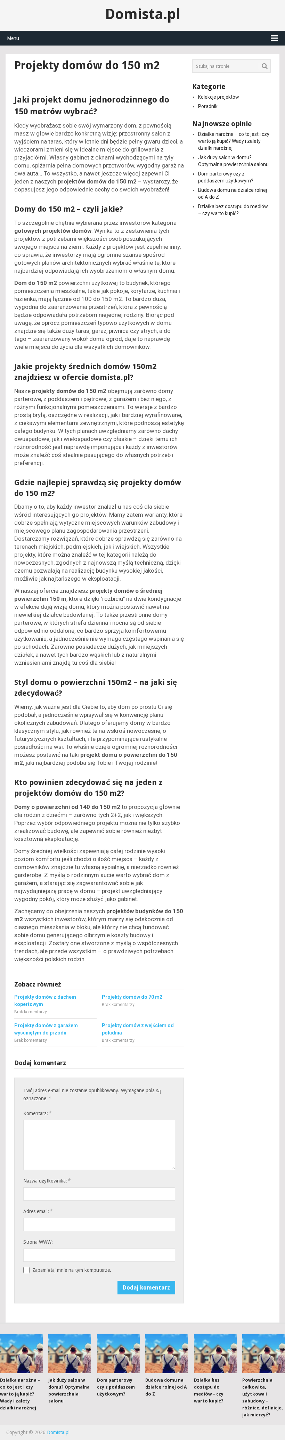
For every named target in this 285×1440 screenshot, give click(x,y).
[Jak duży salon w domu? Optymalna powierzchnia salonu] (69, 1353)
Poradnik (208, 106)
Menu (13, 38)
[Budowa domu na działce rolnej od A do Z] (166, 1353)
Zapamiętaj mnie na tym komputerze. (71, 1270)
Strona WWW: (38, 1242)
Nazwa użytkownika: (46, 1180)
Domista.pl (142, 14)
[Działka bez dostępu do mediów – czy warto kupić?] (215, 1353)
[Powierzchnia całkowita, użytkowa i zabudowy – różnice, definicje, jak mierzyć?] (263, 1353)
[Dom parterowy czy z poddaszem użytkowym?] (118, 1353)
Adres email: (37, 1211)
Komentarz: (37, 1113)
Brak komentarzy (30, 1011)
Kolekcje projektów (218, 97)
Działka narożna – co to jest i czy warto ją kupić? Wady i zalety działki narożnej (233, 141)
